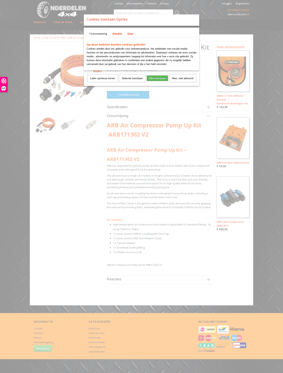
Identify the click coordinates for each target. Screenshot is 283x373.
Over (130, 33)
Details (117, 33)
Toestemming (98, 33)
